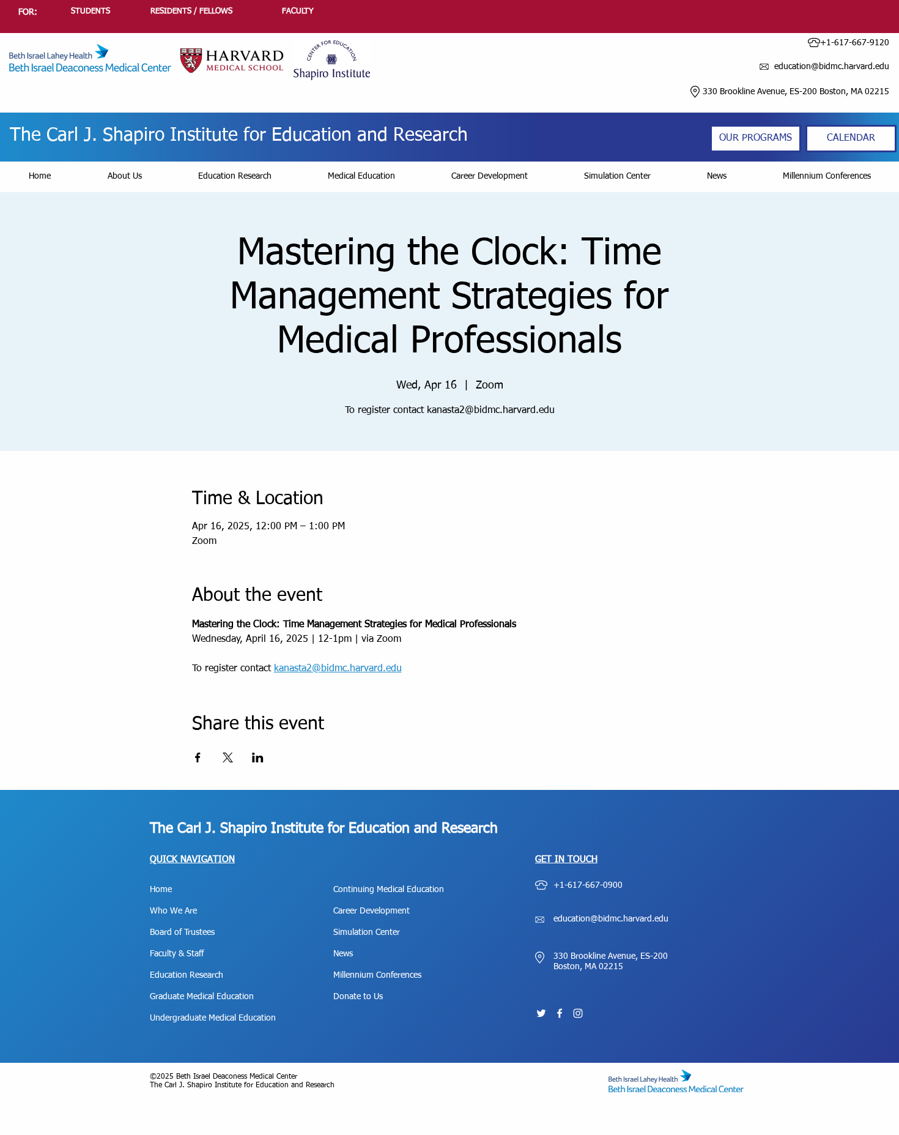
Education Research (186, 975)
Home (161, 889)
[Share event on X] (228, 757)
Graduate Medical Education (202, 996)
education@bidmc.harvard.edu (610, 919)
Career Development (371, 911)
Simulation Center (366, 932)
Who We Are (173, 911)
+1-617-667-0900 (588, 885)
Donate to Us (358, 996)
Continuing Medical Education (388, 889)
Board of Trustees (182, 932)
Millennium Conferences (377, 975)
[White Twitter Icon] (541, 1013)
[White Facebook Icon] (559, 1013)
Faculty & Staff (177, 954)
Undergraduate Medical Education (213, 1018)
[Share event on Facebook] (198, 757)
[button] (124, 176)
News (343, 954)
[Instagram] (578, 1013)
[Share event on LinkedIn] (258, 757)
